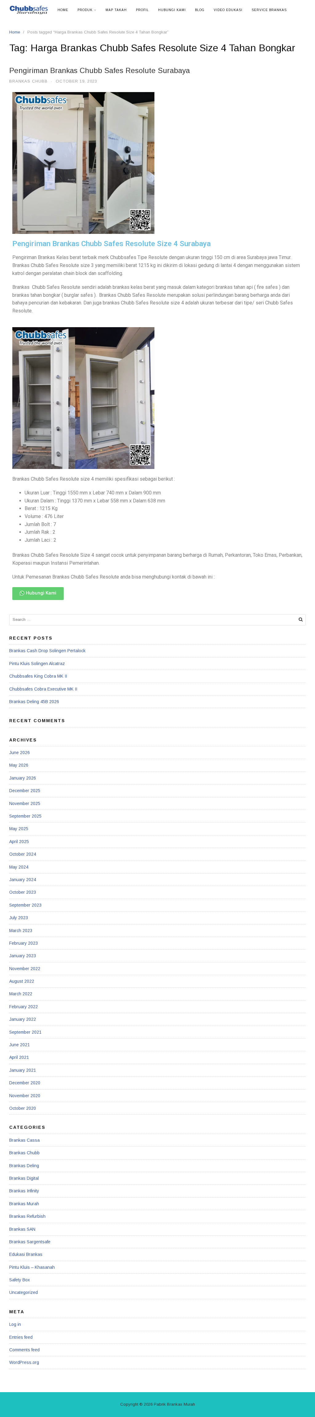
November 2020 (24, 1095)
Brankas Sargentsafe (29, 1241)
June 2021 (19, 1044)
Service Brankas (269, 10)
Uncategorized (23, 1292)
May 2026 (18, 765)
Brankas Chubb (28, 81)
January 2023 (22, 955)
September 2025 (25, 816)
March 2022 (20, 993)
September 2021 (25, 1032)
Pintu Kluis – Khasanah (32, 1267)
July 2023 (18, 917)
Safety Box (19, 1279)
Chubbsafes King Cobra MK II (38, 676)
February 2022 (23, 1006)
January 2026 (22, 778)
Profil (142, 10)
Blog (200, 10)
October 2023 (22, 892)
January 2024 (22, 879)
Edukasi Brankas (25, 1254)
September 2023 (25, 905)
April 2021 (19, 1057)
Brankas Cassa (24, 1140)
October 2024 (22, 854)
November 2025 (24, 803)
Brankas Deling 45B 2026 (34, 701)
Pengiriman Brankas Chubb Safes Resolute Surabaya (99, 70)
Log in (15, 1324)
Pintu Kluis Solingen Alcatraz (37, 663)
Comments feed (24, 1349)
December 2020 (24, 1082)
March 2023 (20, 930)
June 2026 (19, 752)
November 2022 (24, 968)
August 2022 (21, 981)
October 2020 (22, 1108)
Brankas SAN (22, 1229)
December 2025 (24, 790)
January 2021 (22, 1070)
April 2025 (19, 841)
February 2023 (23, 943)
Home (63, 10)
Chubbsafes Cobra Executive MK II (43, 689)
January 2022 (22, 1019)
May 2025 (18, 828)
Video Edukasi (228, 10)
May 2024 (18, 867)
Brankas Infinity (24, 1190)
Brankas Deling (24, 1165)
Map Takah (116, 10)
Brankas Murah (24, 1203)
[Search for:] (157, 619)
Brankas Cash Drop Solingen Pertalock (47, 650)
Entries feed (21, 1337)
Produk (85, 10)
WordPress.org (24, 1362)
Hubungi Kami (172, 10)
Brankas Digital (24, 1178)
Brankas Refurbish (27, 1216)
